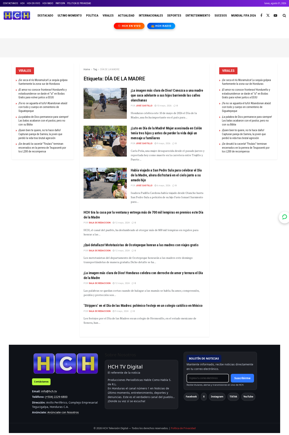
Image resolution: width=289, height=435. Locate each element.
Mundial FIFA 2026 (243, 15)
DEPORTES (174, 15)
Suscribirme (242, 378)
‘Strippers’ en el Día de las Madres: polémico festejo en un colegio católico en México (143, 305)
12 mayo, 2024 (122, 222)
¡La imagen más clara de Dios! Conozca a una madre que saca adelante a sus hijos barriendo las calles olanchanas (167, 95)
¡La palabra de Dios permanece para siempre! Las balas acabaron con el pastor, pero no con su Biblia (43, 120)
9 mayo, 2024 (121, 311)
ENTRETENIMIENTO (198, 15)
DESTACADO (45, 15)
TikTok (233, 396)
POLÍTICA (92, 15)
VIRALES (108, 15)
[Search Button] (284, 15)
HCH (22, 3)
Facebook (191, 396)
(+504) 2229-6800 (56, 397)
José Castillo (144, 105)
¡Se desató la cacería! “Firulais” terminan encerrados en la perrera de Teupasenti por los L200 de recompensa (42, 147)
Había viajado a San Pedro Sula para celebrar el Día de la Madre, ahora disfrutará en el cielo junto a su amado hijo (166, 175)
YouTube (248, 396)
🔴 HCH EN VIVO (129, 25)
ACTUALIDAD (126, 15)
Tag (95, 69)
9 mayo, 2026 (163, 143)
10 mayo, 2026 (163, 105)
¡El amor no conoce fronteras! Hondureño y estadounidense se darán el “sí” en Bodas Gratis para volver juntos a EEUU (42, 93)
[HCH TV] (65, 363)
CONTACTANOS (10, 3)
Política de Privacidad (183, 428)
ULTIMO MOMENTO (70, 15)
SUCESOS (220, 15)
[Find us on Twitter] (268, 15)
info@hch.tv (49, 391)
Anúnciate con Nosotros (63, 412)
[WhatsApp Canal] (285, 217)
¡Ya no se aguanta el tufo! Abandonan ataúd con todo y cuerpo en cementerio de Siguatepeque (42, 107)
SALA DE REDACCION (99, 222)
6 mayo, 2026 (163, 185)
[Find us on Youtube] (275, 15)
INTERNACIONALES (151, 15)
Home (87, 69)
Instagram (217, 396)
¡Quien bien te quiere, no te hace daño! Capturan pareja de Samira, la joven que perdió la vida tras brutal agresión (40, 134)
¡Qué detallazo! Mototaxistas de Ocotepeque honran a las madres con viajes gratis (141, 245)
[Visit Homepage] (17, 15)
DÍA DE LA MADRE (110, 69)
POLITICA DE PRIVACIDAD (79, 3)
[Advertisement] (144, 47)
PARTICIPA (60, 3)
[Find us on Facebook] (261, 15)
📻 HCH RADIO (161, 25)
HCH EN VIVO (33, 3)
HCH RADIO (47, 3)
